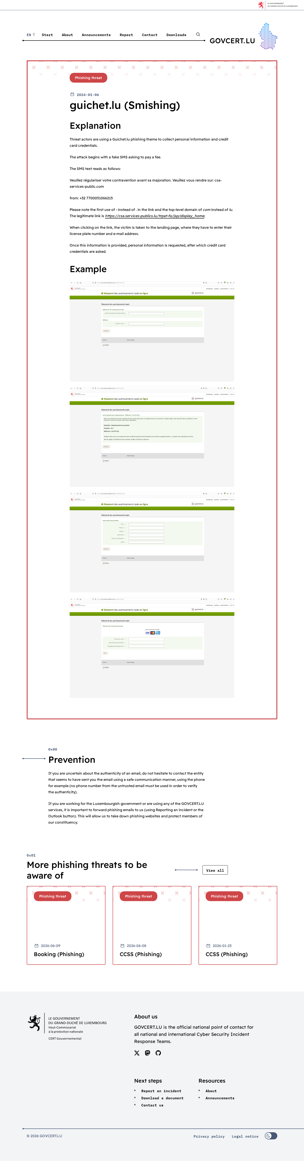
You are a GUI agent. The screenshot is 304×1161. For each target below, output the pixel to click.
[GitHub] (158, 1054)
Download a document (162, 1097)
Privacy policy (209, 1136)
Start (47, 34)
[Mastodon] (147, 1054)
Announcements (96, 34)
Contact (150, 34)
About (67, 34)
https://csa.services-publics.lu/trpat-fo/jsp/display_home (154, 216)
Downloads (176, 34)
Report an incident (161, 1090)
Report (126, 34)
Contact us (152, 1104)
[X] (137, 1054)
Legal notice (245, 1136)
